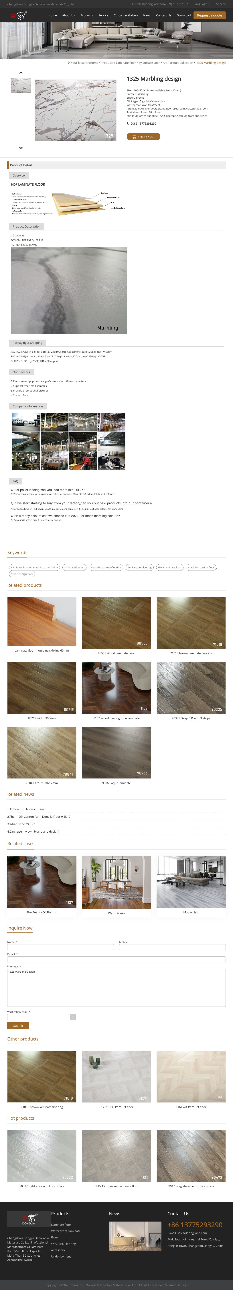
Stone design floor (22, 574)
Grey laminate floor (169, 567)
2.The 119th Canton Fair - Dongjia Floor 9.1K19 (38, 817)
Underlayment (61, 1256)
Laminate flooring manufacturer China (34, 567)
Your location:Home (84, 63)
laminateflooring (74, 567)
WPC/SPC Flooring (63, 1244)
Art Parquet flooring (140, 567)
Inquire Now (145, 136)
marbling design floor (201, 567)
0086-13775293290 (143, 123)
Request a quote (209, 15)
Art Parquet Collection (178, 63)
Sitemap (170, 1285)
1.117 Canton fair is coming (25, 809)
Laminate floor (126, 63)
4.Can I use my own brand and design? (33, 831)
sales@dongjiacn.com (192, 1233)
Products (107, 63)
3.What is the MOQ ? (21, 824)
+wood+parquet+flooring (106, 567)
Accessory (58, 1250)
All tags (183, 1285)
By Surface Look (149, 63)
